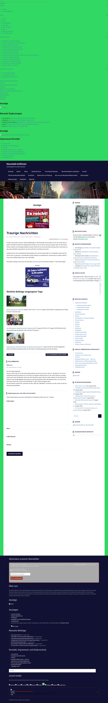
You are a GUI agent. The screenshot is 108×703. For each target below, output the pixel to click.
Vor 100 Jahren (7, 27)
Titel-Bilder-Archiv (7, 33)
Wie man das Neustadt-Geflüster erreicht (11, 91)
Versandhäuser (15, 621)
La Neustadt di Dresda (9, 75)
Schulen (77, 326)
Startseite (2, 3)
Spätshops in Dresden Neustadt (11, 59)
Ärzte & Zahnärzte (80, 314)
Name (8, 428)
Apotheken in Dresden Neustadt (11, 41)
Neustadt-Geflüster (17, 164)
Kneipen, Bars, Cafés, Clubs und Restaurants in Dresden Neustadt (21, 55)
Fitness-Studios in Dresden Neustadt (13, 49)
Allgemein (3, 99)
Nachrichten (28, 237)
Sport (4, 21)
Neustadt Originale (8, 31)
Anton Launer (20, 237)
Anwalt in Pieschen (15, 614)
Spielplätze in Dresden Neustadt (11, 61)
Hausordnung (6, 143)
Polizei (4, 9)
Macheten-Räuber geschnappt (83, 400)
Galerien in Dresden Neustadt (11, 53)
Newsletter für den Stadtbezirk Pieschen (21, 619)
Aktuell (2, 5)
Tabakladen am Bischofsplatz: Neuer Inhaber (21, 120)
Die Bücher (3, 87)
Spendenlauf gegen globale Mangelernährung (88, 392)
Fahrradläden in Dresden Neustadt (12, 47)
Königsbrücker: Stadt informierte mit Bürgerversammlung (33, 122)
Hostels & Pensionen (81, 332)
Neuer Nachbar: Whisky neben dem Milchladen (88, 404)
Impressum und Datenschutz (11, 145)
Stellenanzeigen (4, 95)
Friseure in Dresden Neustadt (11, 51)
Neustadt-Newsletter (8, 156)
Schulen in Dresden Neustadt (11, 57)
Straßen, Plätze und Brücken (10, 65)
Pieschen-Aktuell (65, 623)
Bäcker (77, 316)
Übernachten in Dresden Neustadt (12, 63)
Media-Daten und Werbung (7, 89)
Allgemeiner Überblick (81, 303)
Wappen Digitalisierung (16, 616)
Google (61, 239)
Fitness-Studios (79, 320)
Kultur (4, 19)
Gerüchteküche (7, 23)
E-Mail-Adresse (11, 436)
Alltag (1, 15)
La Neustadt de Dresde (9, 73)
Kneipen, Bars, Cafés (80, 334)
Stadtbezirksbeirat (8, 11)
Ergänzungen (10, 401)
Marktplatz (3, 97)
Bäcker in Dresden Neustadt (10, 45)
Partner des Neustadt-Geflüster (8, 85)
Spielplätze (78, 330)
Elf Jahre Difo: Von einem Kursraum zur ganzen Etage (24, 645)
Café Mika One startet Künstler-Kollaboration (23, 118)
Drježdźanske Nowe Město (10, 77)
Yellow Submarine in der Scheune (56, 355)
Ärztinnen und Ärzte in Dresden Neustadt (14, 43)
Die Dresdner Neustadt (6, 69)
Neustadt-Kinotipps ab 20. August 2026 (17, 126)
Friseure (77, 322)
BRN (4, 29)
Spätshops (78, 328)
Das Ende (11, 355)
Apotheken (78, 312)
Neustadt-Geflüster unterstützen (9, 81)
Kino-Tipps (6, 25)
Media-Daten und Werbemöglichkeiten (13, 152)
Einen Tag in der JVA (81, 386)
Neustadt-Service (4, 37)
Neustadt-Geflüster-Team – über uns (13, 149)
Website (9, 444)
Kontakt (2, 83)
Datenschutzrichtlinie (80, 564)
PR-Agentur (14, 617)
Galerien (77, 324)
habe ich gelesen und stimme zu (20, 570)
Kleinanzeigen (4, 93)
